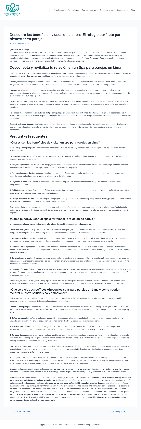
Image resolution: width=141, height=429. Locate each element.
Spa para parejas (89, 10)
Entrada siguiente (119, 412)
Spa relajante (122, 10)
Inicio (48, 10)
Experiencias (59, 10)
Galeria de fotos (106, 10)
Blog (133, 10)
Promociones (73, 10)
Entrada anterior (21, 412)
